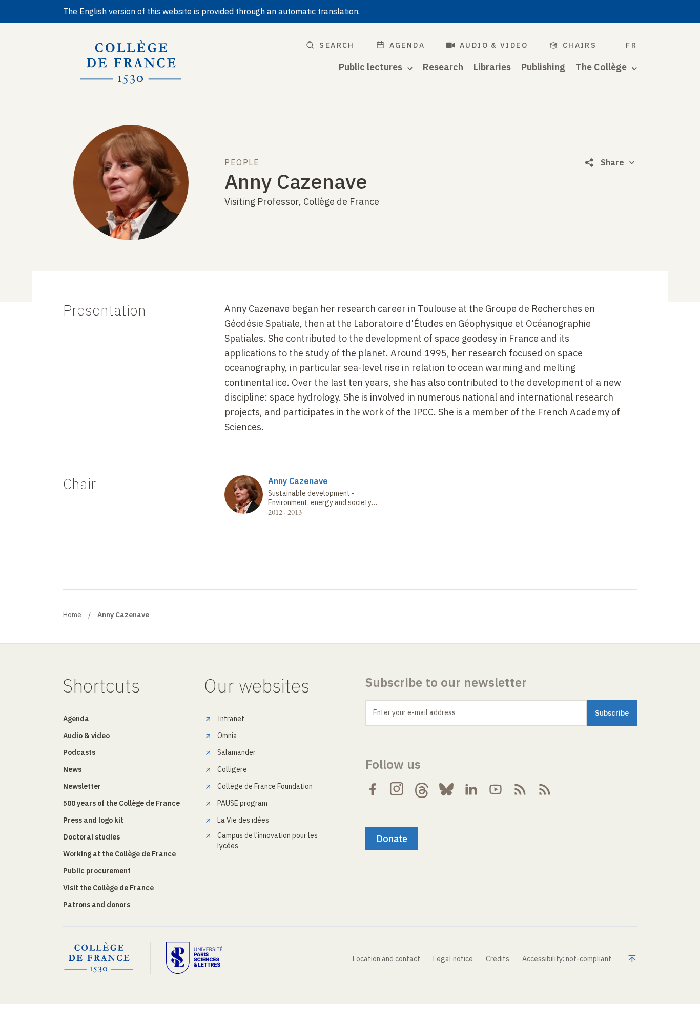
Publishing (543, 67)
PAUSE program (242, 803)
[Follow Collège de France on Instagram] (397, 789)
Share (612, 162)
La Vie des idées (243, 820)
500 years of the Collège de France (121, 803)
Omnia (227, 735)
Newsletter (82, 786)
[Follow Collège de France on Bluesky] (446, 789)
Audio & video (494, 45)
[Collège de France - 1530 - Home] (130, 62)
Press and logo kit (93, 820)
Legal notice (453, 958)
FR (631, 45)
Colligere (232, 769)
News (72, 769)
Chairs (579, 45)
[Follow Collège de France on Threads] (422, 789)
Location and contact (386, 958)
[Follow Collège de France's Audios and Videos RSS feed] (545, 789)
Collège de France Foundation (265, 786)
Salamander (236, 752)
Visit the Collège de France (108, 887)
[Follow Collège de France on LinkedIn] (471, 789)
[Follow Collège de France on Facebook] (372, 789)
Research (443, 67)
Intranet (230, 718)
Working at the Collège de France (119, 853)
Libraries (492, 67)
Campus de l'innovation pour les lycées (267, 840)
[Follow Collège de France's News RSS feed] (520, 789)
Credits (497, 958)
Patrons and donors (96, 904)
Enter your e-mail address (414, 712)
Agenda (407, 45)
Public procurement (97, 870)
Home (72, 614)
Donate (391, 839)
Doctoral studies (91, 837)
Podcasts (79, 752)
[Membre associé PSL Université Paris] (194, 958)
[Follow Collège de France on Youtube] (495, 789)
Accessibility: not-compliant (566, 958)
